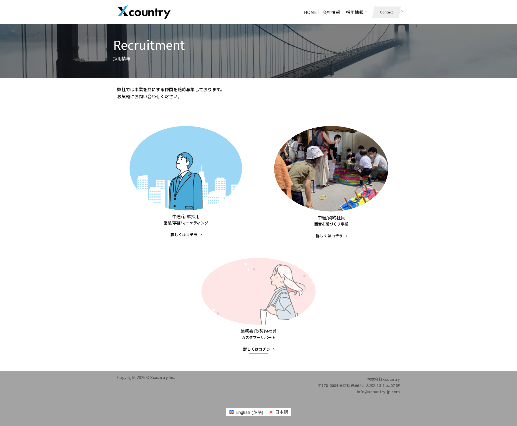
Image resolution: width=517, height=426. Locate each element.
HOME (310, 12)
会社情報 (331, 12)
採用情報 (355, 12)
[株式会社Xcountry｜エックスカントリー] (144, 12)
